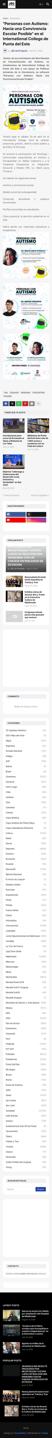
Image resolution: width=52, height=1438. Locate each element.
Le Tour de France (26, 946)
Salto (26, 1090)
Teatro (26, 1136)
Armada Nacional (26, 751)
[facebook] (16, 514)
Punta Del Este (38, 392)
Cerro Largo (26, 787)
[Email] (32, 403)
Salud (26, 1095)
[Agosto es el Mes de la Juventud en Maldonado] (11, 1347)
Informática (26, 920)
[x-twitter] (36, 514)
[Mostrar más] (38, 403)
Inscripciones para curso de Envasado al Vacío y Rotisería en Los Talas (13, 439)
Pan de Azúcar (26, 1023)
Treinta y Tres (26, 1141)
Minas (26, 972)
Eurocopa (26, 889)
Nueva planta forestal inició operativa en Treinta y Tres (35, 579)
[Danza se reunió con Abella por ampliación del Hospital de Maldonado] (11, 1315)
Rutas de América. (26, 1085)
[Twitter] (12, 403)
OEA (26, 1013)
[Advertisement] (26, 658)
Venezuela (26, 1157)
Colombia (26, 807)
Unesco (26, 1152)
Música (26, 1008)
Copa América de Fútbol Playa (26, 823)
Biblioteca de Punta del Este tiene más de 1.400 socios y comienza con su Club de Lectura (37, 440)
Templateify (20, 1433)
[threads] (16, 525)
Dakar (26, 838)
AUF (26, 761)
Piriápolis (26, 1044)
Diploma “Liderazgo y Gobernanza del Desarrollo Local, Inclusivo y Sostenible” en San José (13, 478)
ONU (26, 1018)
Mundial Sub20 (26, 992)
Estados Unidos (26, 884)
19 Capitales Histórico (26, 730)
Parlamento (26, 1028)
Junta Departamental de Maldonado (26, 936)
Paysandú (26, 1033)
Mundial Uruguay (26, 997)
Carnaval (26, 782)
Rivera (26, 1074)
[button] (4, 4)
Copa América (26, 817)
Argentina (26, 746)
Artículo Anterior (11, 495)
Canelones (26, 776)
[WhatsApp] (19, 403)
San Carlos (26, 1100)
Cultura (26, 833)
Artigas (26, 756)
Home (26, 1428)
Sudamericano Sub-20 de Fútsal (26, 1126)
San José (26, 1105)
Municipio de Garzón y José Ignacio (26, 1002)
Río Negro (26, 1069)
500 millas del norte (26, 735)
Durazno (26, 853)
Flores (26, 900)
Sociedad (7, 396)
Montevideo (26, 977)
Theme (44, 1433)
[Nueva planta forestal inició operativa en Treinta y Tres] (14, 581)
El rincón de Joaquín (26, 879)
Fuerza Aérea (26, 910)
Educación (15, 18)
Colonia (26, 812)
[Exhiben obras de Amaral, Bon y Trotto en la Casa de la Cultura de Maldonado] (14, 596)
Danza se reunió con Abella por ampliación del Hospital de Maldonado (35, 1313)
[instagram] (36, 520)
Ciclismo (26, 797)
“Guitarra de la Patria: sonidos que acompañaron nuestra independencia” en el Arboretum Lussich (35, 1330)
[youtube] (16, 520)
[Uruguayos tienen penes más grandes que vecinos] (14, 616)
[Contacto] (36, 525)
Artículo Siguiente (39, 495)
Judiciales (26, 931)
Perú (26, 1038)
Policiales (26, 1054)
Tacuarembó (26, 1131)
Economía (26, 859)
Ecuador (26, 864)
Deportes (26, 848)
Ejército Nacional (26, 874)
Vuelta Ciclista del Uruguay (26, 1162)
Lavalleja (26, 941)
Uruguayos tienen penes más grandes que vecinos (34, 615)
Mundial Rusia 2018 (26, 982)
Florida (26, 905)
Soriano (26, 1121)
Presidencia (26, 1059)
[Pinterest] (25, 403)
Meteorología (26, 966)
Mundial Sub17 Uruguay (26, 987)
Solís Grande (26, 1115)
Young (26, 1167)
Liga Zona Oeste (26, 951)
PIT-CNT (26, 1049)
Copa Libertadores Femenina (26, 828)
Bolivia (26, 766)
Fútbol (26, 915)
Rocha (26, 1079)
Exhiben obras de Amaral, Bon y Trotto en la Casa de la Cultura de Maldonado (35, 597)
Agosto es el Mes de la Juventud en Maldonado (34, 1344)
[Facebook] (6, 403)
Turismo (26, 1146)
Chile (26, 792)
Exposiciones (26, 895)
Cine (26, 802)
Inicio (5, 18)
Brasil (26, 771)
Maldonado (25, 392)
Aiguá (26, 740)
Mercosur (26, 961)
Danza (26, 843)
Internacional (26, 925)
